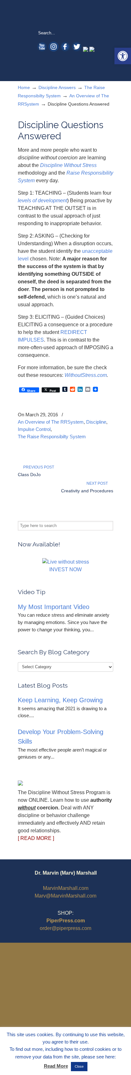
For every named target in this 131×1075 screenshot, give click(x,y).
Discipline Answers (57, 87)
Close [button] (79, 1066)
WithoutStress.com (65, 14)
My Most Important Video (53, 606)
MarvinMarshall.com (65, 888)
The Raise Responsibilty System (52, 436)
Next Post (98, 483)
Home (24, 87)
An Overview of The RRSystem (51, 422)
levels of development (42, 200)
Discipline (96, 422)
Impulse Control (34, 429)
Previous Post (37, 467)
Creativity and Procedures (87, 490)
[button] (122, 56)
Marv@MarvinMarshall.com (65, 895)
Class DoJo (29, 474)
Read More (56, 1066)
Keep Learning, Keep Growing (60, 700)
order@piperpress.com (65, 928)
